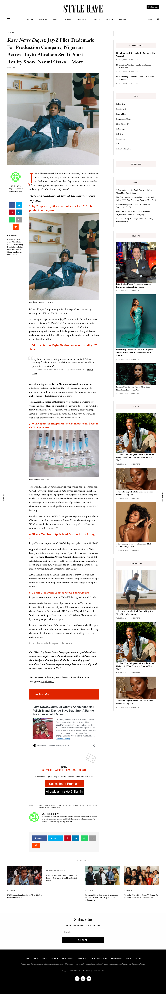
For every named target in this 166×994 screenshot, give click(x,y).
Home (27, 958)
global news (62, 805)
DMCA (128, 958)
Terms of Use (82, 958)
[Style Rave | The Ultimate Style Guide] (83, 8)
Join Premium (153, 7)
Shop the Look (121, 109)
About (36, 958)
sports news (44, 807)
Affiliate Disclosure (99, 958)
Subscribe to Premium (64, 783)
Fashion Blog (120, 104)
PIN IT (65, 257)
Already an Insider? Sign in (64, 791)
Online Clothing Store (124, 149)
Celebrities (51, 871)
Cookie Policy (117, 958)
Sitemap (138, 958)
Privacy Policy (68, 958)
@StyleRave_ (47, 681)
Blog (45, 958)
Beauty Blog (120, 139)
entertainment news (47, 805)
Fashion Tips (120, 129)
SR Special (11, 890)
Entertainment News (123, 119)
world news (56, 807)
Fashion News (121, 144)
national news (91, 805)
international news (76, 805)
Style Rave (16, 185)
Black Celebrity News (123, 124)
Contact (54, 958)
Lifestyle (11, 33)
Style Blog (119, 134)
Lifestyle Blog (121, 114)
